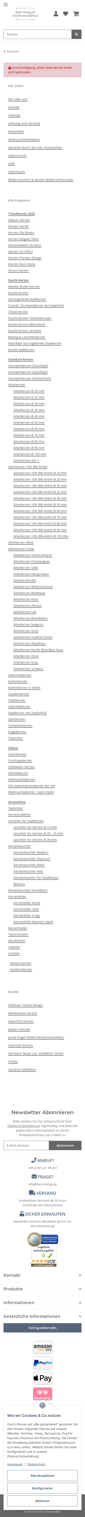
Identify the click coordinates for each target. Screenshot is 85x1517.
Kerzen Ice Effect (20, 251)
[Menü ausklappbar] (5, 2)
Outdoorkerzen (21, 969)
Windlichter (16, 941)
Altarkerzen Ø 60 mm (29, 429)
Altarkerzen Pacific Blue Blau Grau (38, 650)
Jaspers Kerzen (19, 1029)
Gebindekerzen (19, 706)
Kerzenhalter (17, 928)
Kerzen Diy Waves (21, 232)
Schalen (14, 953)
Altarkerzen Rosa (26, 599)
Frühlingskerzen (20, 760)
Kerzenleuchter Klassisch (32, 859)
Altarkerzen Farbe (21, 549)
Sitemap (14, 115)
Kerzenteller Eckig (27, 915)
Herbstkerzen (18, 773)
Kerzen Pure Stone (21, 264)
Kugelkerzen (17, 732)
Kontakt (13, 107)
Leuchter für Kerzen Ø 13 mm (35, 827)
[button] (56, 14)
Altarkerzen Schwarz (28, 669)
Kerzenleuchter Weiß (29, 865)
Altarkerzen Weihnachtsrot (33, 587)
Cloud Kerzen (18, 312)
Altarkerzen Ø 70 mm (29, 435)
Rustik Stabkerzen (21, 350)
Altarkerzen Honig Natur (31, 574)
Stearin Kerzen (19, 220)
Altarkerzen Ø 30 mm (29, 404)
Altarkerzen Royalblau (30, 643)
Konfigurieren (42, 1488)
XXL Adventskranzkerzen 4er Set (31, 786)
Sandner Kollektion (22, 1069)
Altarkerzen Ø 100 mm (30, 454)
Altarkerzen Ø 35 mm (29, 410)
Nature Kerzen (20, 963)
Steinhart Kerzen (20, 1045)
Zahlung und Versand (24, 123)
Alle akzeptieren (42, 1475)
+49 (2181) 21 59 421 (42, 1168)
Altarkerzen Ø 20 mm (29, 391)
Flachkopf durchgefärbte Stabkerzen (34, 343)
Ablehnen (42, 1501)
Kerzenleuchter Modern (31, 852)
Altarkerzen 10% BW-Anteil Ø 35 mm (40, 492)
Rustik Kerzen (18, 293)
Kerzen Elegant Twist (23, 239)
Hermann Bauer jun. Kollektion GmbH (35, 1053)
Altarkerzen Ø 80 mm (29, 441)
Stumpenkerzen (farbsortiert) (29, 378)
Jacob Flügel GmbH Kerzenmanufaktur (36, 1037)
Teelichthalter (18, 934)
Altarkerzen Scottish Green (33, 637)
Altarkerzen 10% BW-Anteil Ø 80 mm (40, 523)
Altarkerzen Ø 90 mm (29, 448)
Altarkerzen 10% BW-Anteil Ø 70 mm (40, 517)
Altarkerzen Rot (25, 580)
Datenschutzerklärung (23, 1126)
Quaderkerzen (18, 694)
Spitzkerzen (16, 719)
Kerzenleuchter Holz (28, 871)
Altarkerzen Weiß (20, 542)
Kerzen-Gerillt (18, 226)
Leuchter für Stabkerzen (26, 821)
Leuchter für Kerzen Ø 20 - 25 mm (38, 833)
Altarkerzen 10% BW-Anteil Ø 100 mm (41, 536)
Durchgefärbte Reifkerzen (27, 299)
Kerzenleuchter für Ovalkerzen (36, 877)
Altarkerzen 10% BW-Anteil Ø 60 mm (40, 511)
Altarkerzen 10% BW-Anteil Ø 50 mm (40, 504)
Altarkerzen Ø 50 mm (29, 422)
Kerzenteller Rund (27, 903)
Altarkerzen (16, 385)
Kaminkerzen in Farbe (24, 687)
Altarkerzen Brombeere (31, 618)
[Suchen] (76, 34)
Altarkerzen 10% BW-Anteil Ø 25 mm (40, 479)
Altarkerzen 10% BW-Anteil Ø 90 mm (40, 530)
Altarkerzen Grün (26, 631)
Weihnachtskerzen (21, 779)
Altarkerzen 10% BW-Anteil (27, 467)
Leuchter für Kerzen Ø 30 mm (35, 840)
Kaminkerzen (17, 681)
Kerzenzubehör (19, 814)
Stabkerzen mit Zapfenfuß (27, 713)
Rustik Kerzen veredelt (24, 331)
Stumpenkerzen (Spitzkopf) (28, 372)
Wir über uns (17, 99)
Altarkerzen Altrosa (27, 605)
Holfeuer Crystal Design (25, 1005)
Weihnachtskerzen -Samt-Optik (31, 792)
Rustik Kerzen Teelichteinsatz (29, 318)
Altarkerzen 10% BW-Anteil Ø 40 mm (40, 498)
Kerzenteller (17, 896)
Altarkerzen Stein (26, 656)
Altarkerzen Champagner (32, 561)
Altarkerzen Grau (26, 662)
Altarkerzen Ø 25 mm (29, 397)
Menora (19, 884)
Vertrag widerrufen (42, 1328)
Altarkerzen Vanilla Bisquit (33, 555)
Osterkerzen (17, 754)
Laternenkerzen (19, 675)
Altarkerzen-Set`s (26, 460)
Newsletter (16, 131)
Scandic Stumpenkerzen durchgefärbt (36, 305)
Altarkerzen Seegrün (28, 624)
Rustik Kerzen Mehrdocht (26, 324)
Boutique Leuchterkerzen (26, 337)
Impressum (15, 1464)
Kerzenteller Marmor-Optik (33, 922)
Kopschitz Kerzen (21, 1021)
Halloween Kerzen (21, 767)
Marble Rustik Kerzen (24, 286)
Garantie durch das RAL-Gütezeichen (35, 147)
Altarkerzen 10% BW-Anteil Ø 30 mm (40, 486)
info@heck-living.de (42, 1184)
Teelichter (15, 738)
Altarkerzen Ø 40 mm (29, 416)
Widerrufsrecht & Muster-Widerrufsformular (40, 180)
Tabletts (14, 947)
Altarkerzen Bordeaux (29, 593)
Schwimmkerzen (20, 725)
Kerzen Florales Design (25, 258)
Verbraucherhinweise (24, 139)
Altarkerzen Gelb (26, 568)
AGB (11, 163)
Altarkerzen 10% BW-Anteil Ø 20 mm (40, 473)
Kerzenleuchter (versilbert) (27, 890)
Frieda (12, 1061)
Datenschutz (36, 1464)
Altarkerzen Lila (25, 612)
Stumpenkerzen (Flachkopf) (28, 366)
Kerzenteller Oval (26, 909)
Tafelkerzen (16, 700)
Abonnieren (65, 1145)
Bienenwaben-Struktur (24, 245)
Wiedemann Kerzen (22, 1013)
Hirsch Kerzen (18, 270)
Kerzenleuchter (19, 846)
